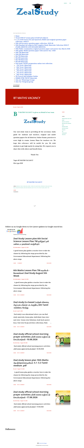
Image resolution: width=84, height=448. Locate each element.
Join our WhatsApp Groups (25, 80)
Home (17, 36)
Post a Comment (21, 294)
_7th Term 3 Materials (23, 73)
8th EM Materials (21, 62)
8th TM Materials (21, 60)
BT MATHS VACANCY (34, 182)
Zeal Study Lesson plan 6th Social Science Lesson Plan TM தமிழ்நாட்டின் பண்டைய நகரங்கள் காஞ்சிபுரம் (31, 241)
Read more (49, 263)
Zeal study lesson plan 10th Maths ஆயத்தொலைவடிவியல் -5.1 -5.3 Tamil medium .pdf (30, 363)
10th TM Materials (21, 52)
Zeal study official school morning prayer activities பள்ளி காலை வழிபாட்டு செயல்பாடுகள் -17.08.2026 (31, 394)
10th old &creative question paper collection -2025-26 (34, 43)
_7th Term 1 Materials (23, 65)
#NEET (63, 120)
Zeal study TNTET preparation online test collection (33, 63)
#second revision (65, 128)
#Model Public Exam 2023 (66, 118)
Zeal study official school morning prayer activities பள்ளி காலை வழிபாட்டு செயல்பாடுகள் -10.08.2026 (31, 337)
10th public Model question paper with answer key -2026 (35, 51)
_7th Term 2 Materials (23, 71)
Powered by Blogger (43, 443)
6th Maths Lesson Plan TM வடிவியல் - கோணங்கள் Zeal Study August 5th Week (31, 273)
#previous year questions (66, 123)
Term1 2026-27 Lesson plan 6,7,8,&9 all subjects (31, 38)
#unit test (63, 134)
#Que (63, 125)
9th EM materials (21, 58)
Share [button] (63, 112)
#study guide (64, 133)
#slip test (63, 129)
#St (62, 131)
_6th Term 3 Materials (23, 74)
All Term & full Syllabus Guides (26, 76)
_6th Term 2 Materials (23, 69)
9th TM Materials (21, 56)
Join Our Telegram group (24, 82)
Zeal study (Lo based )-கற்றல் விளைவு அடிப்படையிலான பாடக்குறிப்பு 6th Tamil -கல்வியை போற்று (31, 305)
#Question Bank (65, 126)
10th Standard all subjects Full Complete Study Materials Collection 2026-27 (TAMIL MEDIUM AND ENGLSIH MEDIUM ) (42, 46)
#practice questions (65, 121)
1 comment (19, 263)
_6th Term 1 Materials (23, 67)
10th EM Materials (21, 54)
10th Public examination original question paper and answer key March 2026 (42, 49)
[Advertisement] (42, 25)
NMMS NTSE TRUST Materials (26, 78)
